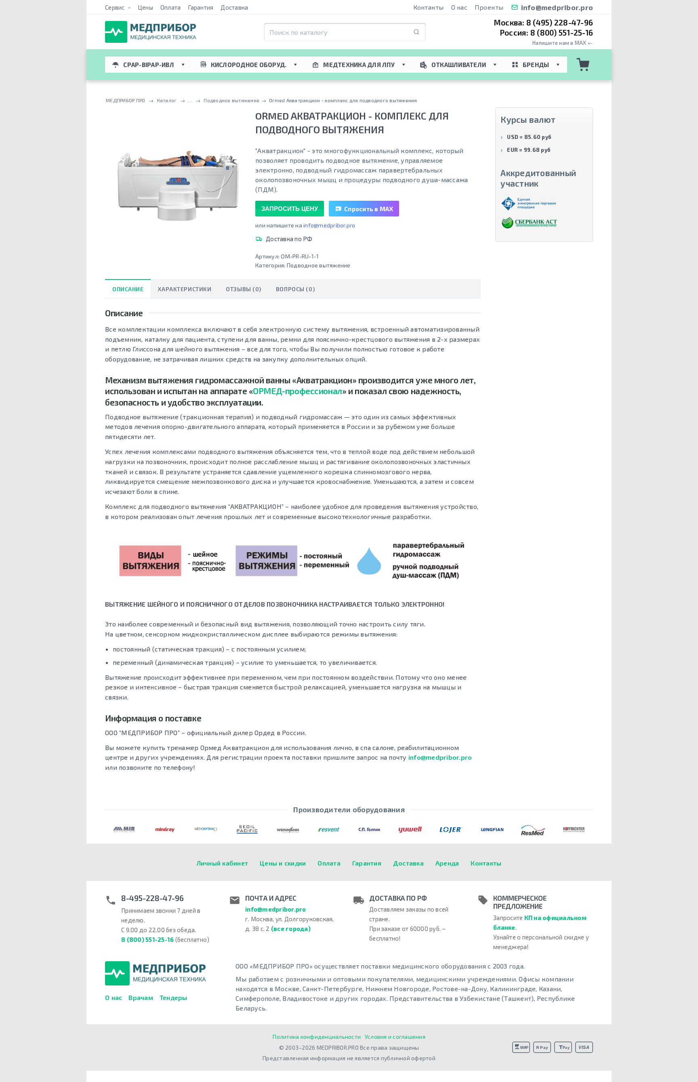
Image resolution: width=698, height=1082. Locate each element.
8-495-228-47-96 (152, 898)
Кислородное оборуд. (249, 64)
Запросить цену (289, 208)
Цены (145, 7)
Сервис (115, 7)
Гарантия (200, 7)
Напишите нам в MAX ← (562, 43)
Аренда (447, 863)
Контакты (428, 7)
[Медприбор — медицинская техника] (150, 32)
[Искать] (416, 32)
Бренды (536, 64)
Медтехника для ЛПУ (359, 64)
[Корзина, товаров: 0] (583, 64)
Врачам (140, 997)
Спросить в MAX (368, 208)
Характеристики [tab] (184, 289)
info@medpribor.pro (557, 7)
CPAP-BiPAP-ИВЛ (148, 64)
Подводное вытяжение (319, 265)
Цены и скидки (283, 863)
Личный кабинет (222, 863)
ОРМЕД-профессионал (297, 391)
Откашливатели (458, 64)
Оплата (170, 7)
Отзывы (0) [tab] (243, 289)
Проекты (489, 7)
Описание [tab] (127, 289)
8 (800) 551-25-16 (147, 939)
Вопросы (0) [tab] (295, 289)
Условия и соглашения (395, 1036)
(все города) (291, 928)
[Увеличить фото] (176, 180)
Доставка (234, 7)
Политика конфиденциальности (317, 1036)
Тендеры (173, 997)
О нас (459, 7)
